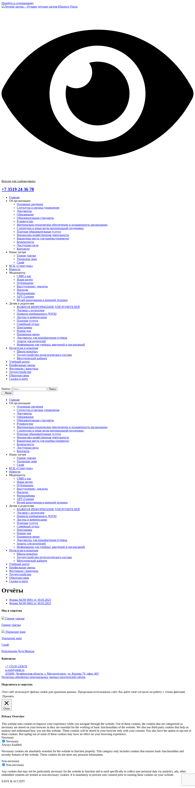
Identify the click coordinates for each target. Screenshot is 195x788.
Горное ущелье (26, 255)
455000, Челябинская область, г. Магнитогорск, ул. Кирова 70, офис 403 (52, 673)
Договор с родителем (30, 310)
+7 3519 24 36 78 (18, 189)
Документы (24, 211)
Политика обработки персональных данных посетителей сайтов (43, 677)
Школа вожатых (27, 351)
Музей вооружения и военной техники (42, 300)
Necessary (12, 741)
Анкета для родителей (31, 341)
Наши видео (25, 279)
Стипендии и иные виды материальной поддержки (50, 228)
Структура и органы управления (38, 207)
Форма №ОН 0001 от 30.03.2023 (30, 599)
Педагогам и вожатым (23, 348)
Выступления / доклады (32, 286)
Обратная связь (19, 375)
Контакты (23, 248)
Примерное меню (28, 334)
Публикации (25, 283)
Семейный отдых (28, 324)
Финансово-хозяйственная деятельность (43, 235)
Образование (25, 214)
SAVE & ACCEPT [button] (13, 781)
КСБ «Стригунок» (21, 265)
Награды (22, 289)
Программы (24, 327)
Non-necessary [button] (10, 761)
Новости (14, 269)
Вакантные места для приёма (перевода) (43, 238)
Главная (14, 197)
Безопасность (25, 241)
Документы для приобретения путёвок (42, 337)
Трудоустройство (20, 372)
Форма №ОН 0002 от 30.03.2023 (30, 603)
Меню (8, 393)
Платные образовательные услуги (39, 231)
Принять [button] (8, 696)
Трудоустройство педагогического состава (44, 354)
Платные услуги (27, 320)
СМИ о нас (24, 276)
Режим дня (24, 330)
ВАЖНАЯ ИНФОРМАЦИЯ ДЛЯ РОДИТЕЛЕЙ (48, 307)
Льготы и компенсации (32, 317)
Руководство (25, 221)
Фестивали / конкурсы (23, 368)
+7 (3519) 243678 (16, 666)
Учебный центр (19, 361)
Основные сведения (30, 204)
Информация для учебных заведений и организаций (51, 344)
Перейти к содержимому (18, 3)
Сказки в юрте (18, 378)
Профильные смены (22, 365)
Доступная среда (27, 245)
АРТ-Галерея (25, 296)
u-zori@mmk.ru (14, 670)
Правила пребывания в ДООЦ (37, 313)
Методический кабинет (32, 358)
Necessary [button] (8, 737)
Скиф (20, 262)
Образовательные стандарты (35, 217)
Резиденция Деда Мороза (18, 651)
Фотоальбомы (26, 293)
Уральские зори (27, 259)
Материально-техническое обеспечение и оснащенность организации (62, 224)
